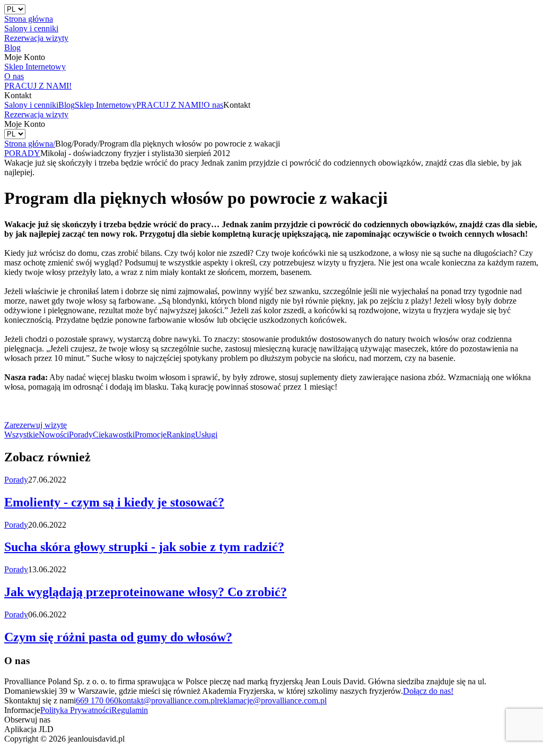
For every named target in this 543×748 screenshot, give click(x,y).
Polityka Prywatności (75, 710)
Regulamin (129, 710)
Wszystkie (21, 434)
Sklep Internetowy (105, 104)
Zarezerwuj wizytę (35, 424)
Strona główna (29, 143)
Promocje (151, 434)
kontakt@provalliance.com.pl (167, 700)
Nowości (54, 434)
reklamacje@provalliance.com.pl (272, 700)
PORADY (22, 153)
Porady (81, 434)
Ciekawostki (114, 434)
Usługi (206, 434)
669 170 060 (97, 700)
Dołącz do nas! (428, 690)
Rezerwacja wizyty (36, 114)
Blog (66, 104)
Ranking (181, 434)
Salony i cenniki (31, 104)
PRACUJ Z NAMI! (170, 104)
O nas (213, 104)
